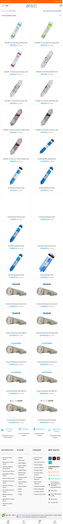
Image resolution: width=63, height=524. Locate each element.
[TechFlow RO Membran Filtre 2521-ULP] (16, 291)
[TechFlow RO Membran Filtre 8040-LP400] (47, 320)
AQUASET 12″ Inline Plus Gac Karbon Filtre (16, 101)
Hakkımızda (21, 460)
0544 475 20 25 (55, 475)
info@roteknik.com (55, 478)
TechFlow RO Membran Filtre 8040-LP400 (47, 333)
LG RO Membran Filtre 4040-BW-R (16, 420)
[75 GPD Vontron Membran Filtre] (16, 175)
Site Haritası (54, 490)
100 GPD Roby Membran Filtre (16, 246)
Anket (19, 491)
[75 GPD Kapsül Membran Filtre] (47, 204)
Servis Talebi (32, 1)
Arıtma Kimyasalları (39, 489)
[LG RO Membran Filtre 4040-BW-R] (16, 408)
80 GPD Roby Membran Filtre (47, 188)
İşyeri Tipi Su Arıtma (39, 462)
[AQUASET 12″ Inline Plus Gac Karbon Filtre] (16, 88)
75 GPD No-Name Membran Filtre (16, 217)
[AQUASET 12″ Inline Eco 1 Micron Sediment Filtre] (16, 146)
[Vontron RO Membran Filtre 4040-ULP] (16, 379)
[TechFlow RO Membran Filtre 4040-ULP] (16, 320)
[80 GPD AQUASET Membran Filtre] (47, 146)
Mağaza (20, 457)
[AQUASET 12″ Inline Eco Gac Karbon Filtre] (47, 117)
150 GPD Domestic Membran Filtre (47, 246)
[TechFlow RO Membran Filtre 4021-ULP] (47, 291)
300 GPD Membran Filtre (46, 275)
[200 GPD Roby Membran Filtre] (16, 262)
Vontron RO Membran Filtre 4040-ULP (16, 391)
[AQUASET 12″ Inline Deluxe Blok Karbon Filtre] (16, 59)
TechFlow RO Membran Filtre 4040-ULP (16, 333)
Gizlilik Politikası (22, 470)
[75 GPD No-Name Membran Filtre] (16, 204)
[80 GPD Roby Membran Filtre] (47, 175)
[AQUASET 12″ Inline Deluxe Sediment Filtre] (16, 30)
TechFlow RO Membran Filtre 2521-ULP (16, 304)
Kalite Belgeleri (22, 463)
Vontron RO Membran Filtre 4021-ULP (47, 362)
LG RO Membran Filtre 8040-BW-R (47, 420)
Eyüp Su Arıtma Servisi (8, 471)
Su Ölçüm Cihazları (39, 491)
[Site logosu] (31, 5)
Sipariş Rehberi (22, 486)
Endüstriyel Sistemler (39, 486)
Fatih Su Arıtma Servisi (8, 478)
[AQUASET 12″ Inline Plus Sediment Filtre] (47, 59)
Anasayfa (3, 11)
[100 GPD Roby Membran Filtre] (16, 233)
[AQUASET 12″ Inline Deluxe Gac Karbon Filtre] (47, 30)
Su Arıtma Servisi (8, 450)
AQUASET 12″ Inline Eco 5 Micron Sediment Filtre (16, 130)
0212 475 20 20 (6, 1)
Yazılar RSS (54, 499)
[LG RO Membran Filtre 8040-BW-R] (47, 408)
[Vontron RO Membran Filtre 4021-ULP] (47, 350)
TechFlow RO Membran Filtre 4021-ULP (46, 304)
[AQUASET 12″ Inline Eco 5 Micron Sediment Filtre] (16, 117)
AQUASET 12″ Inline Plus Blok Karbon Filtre (47, 101)
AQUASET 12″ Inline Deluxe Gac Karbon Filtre (47, 42)
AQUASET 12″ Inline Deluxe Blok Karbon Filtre (16, 71)
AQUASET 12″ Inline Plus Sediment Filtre (47, 71)
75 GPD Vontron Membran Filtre (16, 188)
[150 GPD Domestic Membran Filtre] (47, 233)
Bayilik (20, 489)
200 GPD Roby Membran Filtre (16, 275)
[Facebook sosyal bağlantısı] (55, 2)
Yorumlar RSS (54, 502)
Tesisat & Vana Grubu (39, 494)
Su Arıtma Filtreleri (39, 467)
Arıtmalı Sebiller (38, 464)
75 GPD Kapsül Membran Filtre (47, 217)
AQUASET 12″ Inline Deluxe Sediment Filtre (16, 42)
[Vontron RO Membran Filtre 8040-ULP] (47, 379)
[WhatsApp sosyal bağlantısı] (61, 2)
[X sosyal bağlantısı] (57, 2)
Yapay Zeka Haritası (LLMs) (56, 494)
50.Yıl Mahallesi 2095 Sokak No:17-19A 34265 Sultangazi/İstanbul (56, 484)
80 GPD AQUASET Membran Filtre (47, 159)
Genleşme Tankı (38, 470)
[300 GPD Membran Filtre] (47, 262)
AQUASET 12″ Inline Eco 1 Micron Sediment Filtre (16, 159)
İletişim (20, 494)
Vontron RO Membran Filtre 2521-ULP (16, 362)
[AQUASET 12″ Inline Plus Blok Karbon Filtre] (47, 88)
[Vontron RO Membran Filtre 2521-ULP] (16, 350)
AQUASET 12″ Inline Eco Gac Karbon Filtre (47, 130)
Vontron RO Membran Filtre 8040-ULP (47, 391)
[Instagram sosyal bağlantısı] (59, 2)
